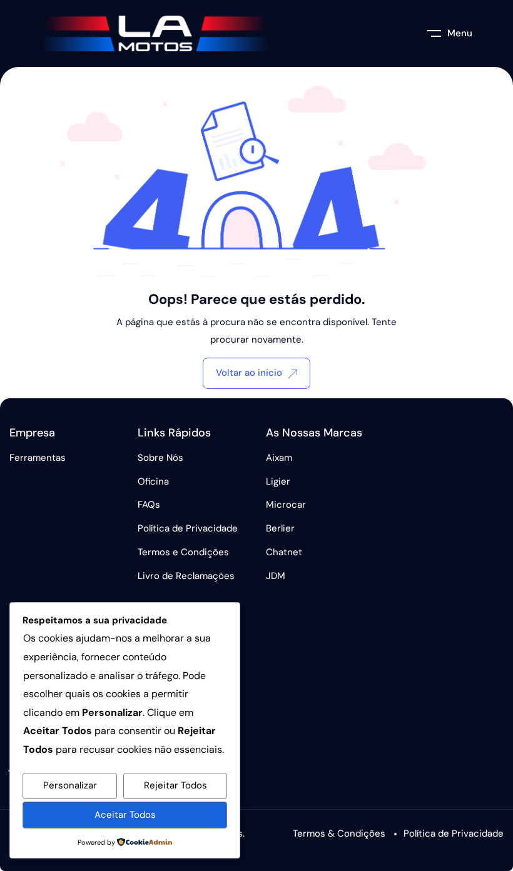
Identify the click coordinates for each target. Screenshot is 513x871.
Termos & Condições (339, 833)
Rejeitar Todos (175, 785)
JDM (275, 576)
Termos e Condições (183, 552)
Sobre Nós (160, 457)
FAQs (149, 504)
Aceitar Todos (125, 814)
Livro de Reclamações (186, 576)
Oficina (153, 481)
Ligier (278, 481)
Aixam (279, 457)
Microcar (286, 504)
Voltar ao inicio (249, 372)
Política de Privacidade (188, 528)
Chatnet (284, 552)
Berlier (280, 528)
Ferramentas (37, 457)
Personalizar (70, 785)
